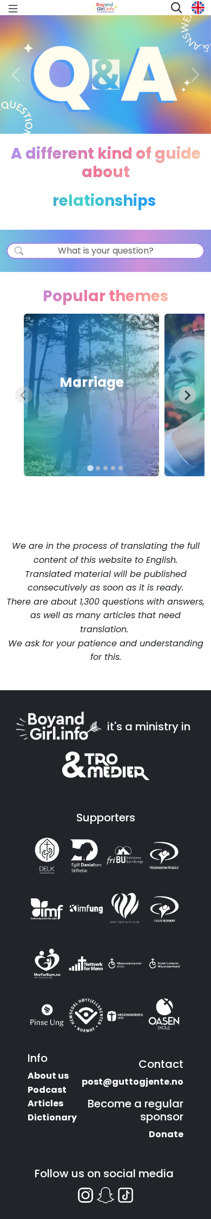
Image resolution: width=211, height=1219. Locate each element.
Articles (45, 1103)
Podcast (47, 1090)
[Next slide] (187, 395)
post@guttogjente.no (132, 1081)
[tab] (90, 468)
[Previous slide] (23, 395)
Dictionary (52, 1117)
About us (48, 1075)
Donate (166, 1134)
